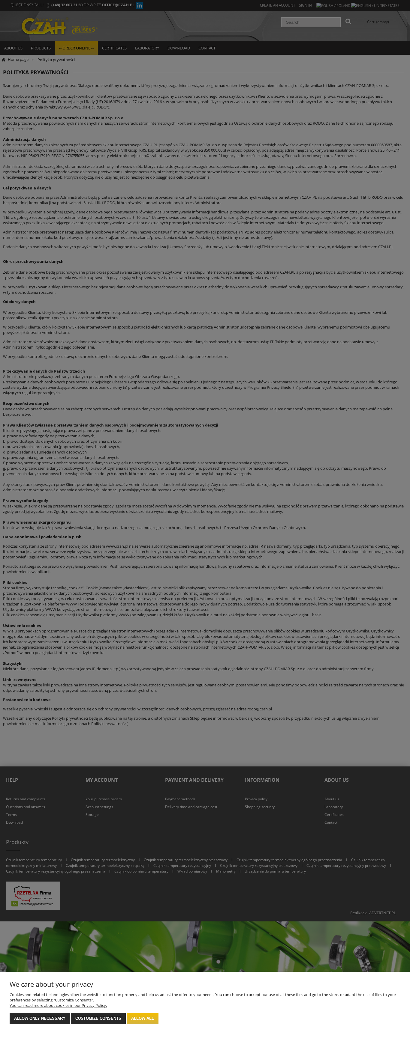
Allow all (142, 1018)
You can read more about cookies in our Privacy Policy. (58, 1005)
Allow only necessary (39, 1018)
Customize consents (98, 1018)
